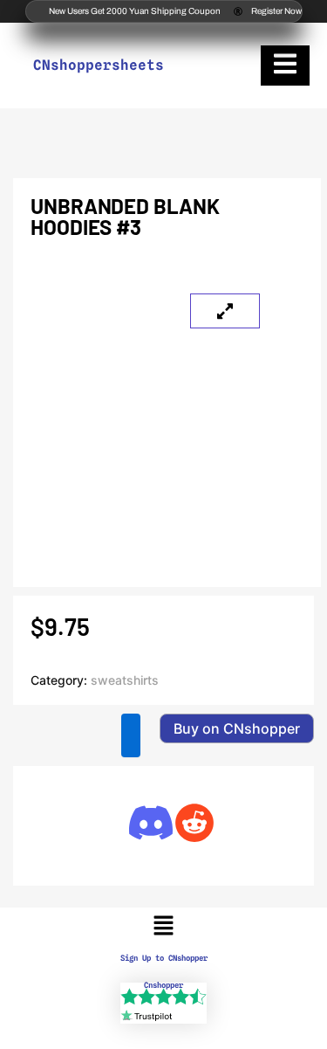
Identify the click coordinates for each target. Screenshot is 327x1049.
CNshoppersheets (98, 65)
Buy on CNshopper (237, 728)
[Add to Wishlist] (130, 735)
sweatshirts (125, 680)
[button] (163, 926)
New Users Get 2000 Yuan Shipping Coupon (135, 11)
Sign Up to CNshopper (164, 958)
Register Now (276, 11)
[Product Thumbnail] (225, 310)
